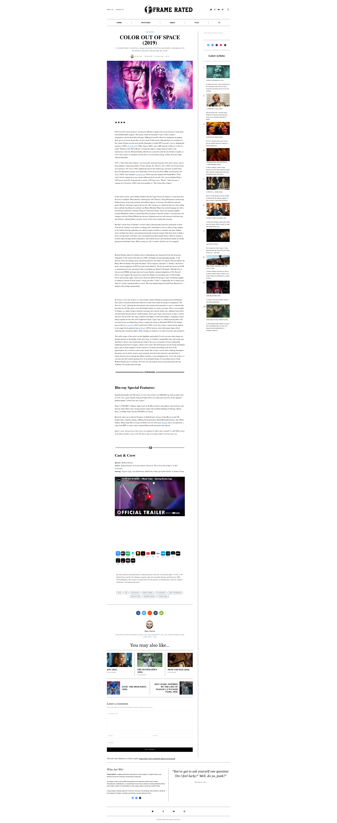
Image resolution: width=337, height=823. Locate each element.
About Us (110, 9)
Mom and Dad (129, 325)
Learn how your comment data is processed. (157, 758)
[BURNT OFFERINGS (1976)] (218, 71)
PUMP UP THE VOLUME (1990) (216, 218)
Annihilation (140, 174)
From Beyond (132, 146)
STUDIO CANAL (163, 596)
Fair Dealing (145, 791)
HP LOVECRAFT (160, 592)
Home (119, 22)
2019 (126, 592)
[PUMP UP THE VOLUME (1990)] (218, 209)
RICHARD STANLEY (149, 596)
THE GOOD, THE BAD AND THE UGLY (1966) (217, 267)
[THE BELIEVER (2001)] (218, 287)
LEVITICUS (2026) (212, 244)
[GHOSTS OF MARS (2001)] (218, 128)
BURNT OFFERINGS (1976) (215, 80)
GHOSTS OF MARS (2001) (215, 137)
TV (219, 22)
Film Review (150, 32)
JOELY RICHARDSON (175, 592)
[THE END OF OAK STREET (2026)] (218, 311)
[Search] (228, 10)
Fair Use (131, 791)
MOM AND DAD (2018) (178, 669)
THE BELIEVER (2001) (214, 296)
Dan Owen (139, 56)
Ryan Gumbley (112, 672)
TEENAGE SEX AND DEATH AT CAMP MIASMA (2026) (217, 163)
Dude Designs (162, 422)
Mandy (143, 328)
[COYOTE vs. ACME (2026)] (218, 183)
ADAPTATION (135, 592)
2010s (119, 592)
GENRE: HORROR (147, 592)
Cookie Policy (155, 786)
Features (146, 22)
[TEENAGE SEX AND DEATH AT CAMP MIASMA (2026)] (218, 154)
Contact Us (120, 9)
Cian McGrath (142, 674)
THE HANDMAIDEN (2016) (147, 670)
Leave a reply (160, 56)
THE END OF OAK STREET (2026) (217, 320)
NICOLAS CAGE (135, 596)
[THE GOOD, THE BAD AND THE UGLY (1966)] (218, 260)
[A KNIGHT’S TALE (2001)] (218, 100)
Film (197, 22)
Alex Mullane (172, 672)
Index (172, 22)
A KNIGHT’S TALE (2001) (215, 109)
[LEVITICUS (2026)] (218, 235)
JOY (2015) (112, 669)
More (155, 637)
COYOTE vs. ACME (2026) (215, 192)
